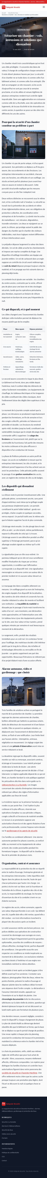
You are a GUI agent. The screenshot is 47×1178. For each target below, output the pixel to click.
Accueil (4, 13)
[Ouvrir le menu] (43, 7)
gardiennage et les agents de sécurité (22, 831)
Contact (4, 1161)
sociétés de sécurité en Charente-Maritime (19, 1073)
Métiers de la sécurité (9, 1134)
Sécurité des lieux (13, 13)
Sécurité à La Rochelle (9, 1122)
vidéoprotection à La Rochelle (14, 785)
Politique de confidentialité (10, 1153)
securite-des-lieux (23, 30)
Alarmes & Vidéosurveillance (11, 1126)
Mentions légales (7, 1149)
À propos (4, 1138)
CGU (3, 1157)
